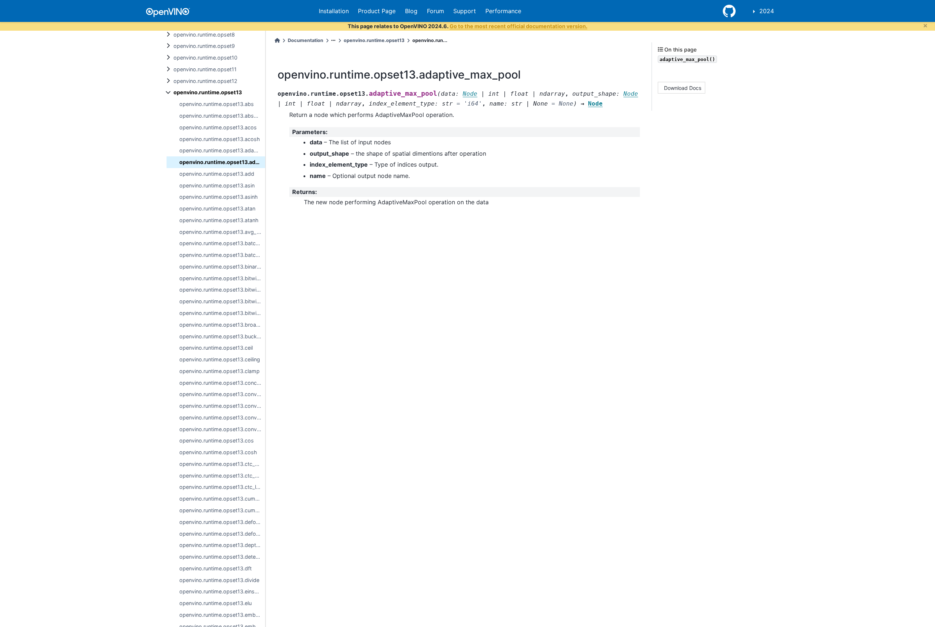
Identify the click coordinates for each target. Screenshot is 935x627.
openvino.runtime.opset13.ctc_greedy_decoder (222, 464)
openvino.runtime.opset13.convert (221, 394)
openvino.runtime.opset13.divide (219, 580)
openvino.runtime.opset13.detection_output (222, 557)
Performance (503, 11)
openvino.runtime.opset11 (205, 69)
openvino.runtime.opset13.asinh (218, 197)
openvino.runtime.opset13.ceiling (219, 359)
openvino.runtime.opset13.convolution (222, 417)
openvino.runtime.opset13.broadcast (222, 325)
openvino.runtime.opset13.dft (215, 568)
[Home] (277, 40)
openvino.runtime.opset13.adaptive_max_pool (222, 162)
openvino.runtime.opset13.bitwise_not (222, 289)
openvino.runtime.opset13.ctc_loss (222, 487)
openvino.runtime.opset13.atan (217, 208)
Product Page (377, 11)
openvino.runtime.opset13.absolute (222, 116)
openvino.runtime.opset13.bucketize (222, 336)
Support (464, 11)
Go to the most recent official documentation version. (518, 26)
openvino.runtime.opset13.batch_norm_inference (222, 243)
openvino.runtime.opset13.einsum (220, 591)
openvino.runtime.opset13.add (216, 174)
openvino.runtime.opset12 (205, 81)
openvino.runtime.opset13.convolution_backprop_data (222, 429)
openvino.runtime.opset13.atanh (219, 220)
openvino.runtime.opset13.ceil (216, 348)
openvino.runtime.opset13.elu (215, 603)
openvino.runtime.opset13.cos (216, 440)
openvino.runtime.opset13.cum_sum (222, 498)
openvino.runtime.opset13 (207, 92)
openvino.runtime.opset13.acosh (219, 139)
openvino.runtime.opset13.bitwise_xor (222, 313)
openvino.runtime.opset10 (205, 57)
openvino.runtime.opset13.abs (216, 104)
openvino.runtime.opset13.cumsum (222, 510)
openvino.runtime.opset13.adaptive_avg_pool (222, 150)
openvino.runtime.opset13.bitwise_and (222, 278)
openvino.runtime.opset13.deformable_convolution (222, 522)
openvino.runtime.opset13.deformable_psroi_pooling (222, 534)
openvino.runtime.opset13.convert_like (222, 406)
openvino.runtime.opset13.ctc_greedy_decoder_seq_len (222, 475)
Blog (411, 11)
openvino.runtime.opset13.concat (220, 383)
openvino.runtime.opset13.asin (217, 185)
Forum (435, 11)
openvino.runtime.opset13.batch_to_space (222, 255)
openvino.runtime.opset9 (204, 46)
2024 (766, 11)
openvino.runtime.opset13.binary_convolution (222, 266)
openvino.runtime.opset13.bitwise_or (222, 301)
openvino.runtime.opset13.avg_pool (222, 232)
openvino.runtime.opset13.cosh (218, 452)
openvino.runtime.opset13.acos (218, 127)
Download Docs (682, 87)
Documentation (305, 40)
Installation (334, 11)
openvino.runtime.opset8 (204, 34)
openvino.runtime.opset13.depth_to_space (222, 545)
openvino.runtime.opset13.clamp (219, 371)
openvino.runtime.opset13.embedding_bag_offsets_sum (222, 615)
